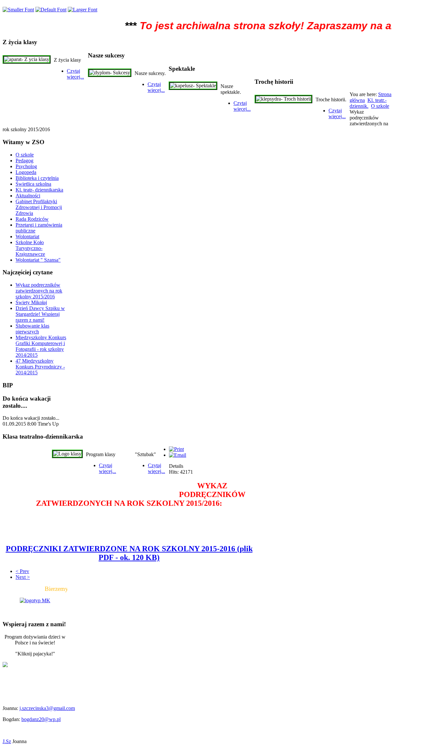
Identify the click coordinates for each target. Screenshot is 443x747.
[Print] (176, 449)
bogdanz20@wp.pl (41, 719)
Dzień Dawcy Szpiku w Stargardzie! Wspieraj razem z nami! (40, 314)
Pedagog (24, 160)
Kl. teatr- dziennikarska (39, 190)
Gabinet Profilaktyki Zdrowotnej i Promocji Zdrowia (39, 207)
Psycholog (26, 166)
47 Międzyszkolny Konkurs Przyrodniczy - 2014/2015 (40, 366)
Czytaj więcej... (75, 74)
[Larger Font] (82, 9)
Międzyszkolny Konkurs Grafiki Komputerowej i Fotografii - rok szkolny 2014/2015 (41, 346)
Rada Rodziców (32, 219)
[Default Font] (50, 9)
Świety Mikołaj (31, 302)
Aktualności (28, 195)
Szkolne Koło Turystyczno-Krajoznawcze (30, 248)
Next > (23, 577)
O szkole (380, 106)
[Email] (177, 455)
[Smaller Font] (18, 9)
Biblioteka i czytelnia (37, 178)
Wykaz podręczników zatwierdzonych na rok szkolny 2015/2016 (39, 290)
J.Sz (7, 741)
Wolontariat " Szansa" (38, 260)
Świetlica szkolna (33, 184)
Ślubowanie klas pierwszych (32, 328)
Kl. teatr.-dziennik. (368, 103)
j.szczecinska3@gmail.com (47, 708)
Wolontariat (27, 236)
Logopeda (26, 172)
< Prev (22, 571)
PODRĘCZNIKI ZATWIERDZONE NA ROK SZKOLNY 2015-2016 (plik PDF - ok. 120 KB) (129, 553)
